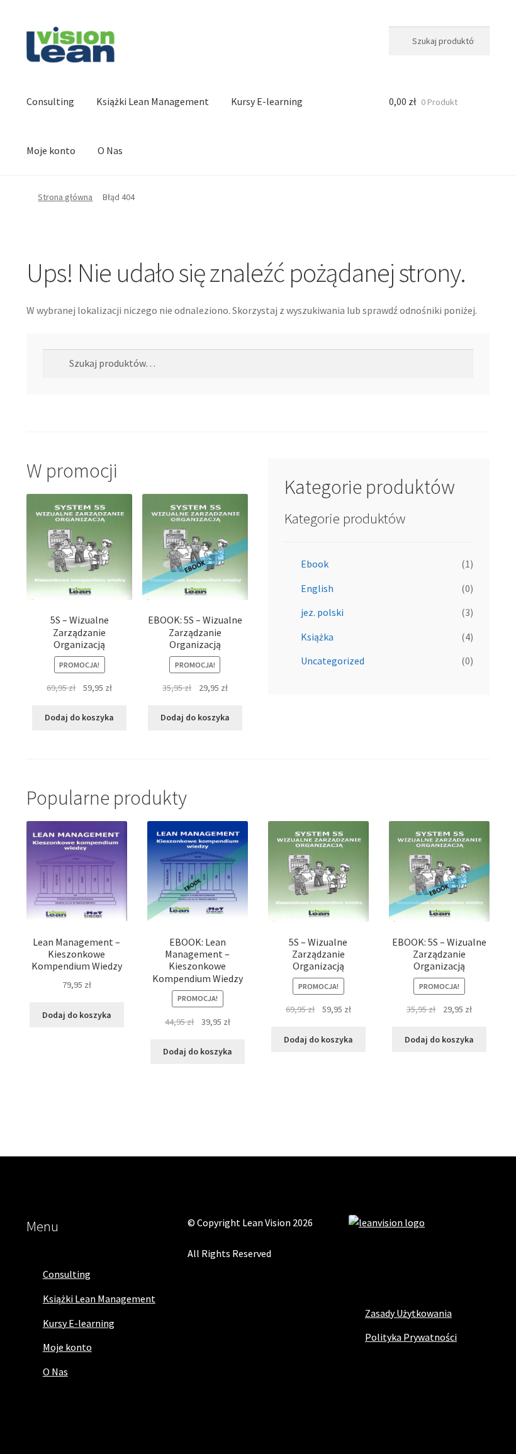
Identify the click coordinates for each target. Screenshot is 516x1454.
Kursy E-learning (267, 101)
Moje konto (51, 150)
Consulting (50, 101)
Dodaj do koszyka (79, 717)
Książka (317, 636)
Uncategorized (332, 660)
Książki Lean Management (152, 101)
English (317, 588)
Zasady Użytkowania (408, 1313)
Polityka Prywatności (411, 1337)
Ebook (314, 563)
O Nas (110, 150)
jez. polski (322, 612)
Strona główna (65, 197)
